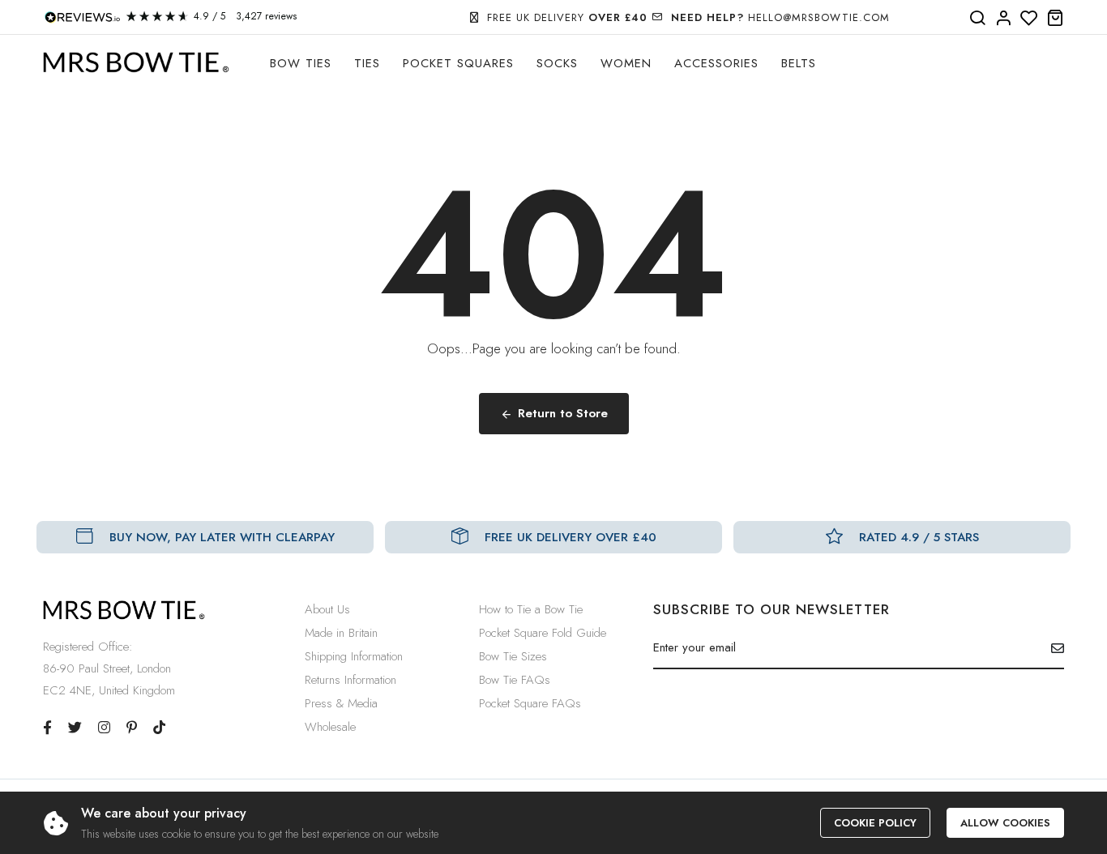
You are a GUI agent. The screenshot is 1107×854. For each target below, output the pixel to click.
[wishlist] (1029, 19)
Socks (557, 63)
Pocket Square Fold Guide (542, 633)
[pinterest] (131, 727)
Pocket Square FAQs (530, 703)
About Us (327, 609)
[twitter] (75, 727)
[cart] (1055, 19)
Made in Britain (341, 633)
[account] (1003, 19)
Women (626, 63)
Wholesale (330, 727)
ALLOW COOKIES (1005, 823)
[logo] (136, 63)
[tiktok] (159, 727)
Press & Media (341, 703)
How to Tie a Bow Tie (531, 609)
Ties (367, 63)
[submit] (1051, 648)
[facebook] (47, 727)
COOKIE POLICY (875, 823)
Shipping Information (354, 656)
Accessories (716, 63)
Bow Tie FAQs (514, 680)
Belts (798, 63)
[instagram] (104, 727)
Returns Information (350, 680)
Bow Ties (300, 63)
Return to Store (563, 413)
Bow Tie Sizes (513, 656)
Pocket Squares (458, 63)
